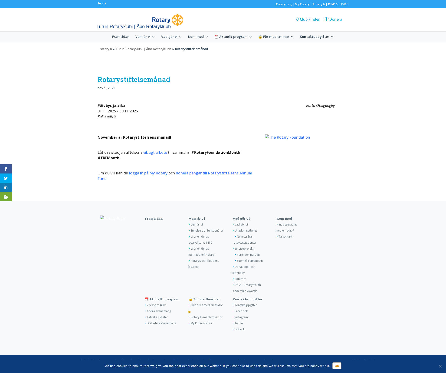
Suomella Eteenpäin (250, 261)
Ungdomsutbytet (246, 230)
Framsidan (120, 37)
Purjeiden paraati (248, 255)
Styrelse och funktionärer (207, 230)
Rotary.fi (319, 4)
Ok (337, 366)
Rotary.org (284, 4)
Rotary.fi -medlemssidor (207, 317)
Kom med (196, 37)
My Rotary (302, 4)
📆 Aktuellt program (231, 37)
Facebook (241, 311)
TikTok (239, 323)
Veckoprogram (157, 305)
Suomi (102, 3)
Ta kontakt (285, 237)
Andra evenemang (159, 311)
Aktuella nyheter (157, 317)
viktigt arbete (155, 152)
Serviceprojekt (244, 249)
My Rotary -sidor (201, 323)
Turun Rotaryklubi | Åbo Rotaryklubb (143, 49)
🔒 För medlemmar (273, 37)
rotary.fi (106, 49)
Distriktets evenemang (161, 323)
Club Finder (310, 19)
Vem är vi (143, 37)
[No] (440, 366)
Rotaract (240, 279)
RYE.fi (344, 4)
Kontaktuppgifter (314, 37)
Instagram (241, 317)
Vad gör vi (169, 37)
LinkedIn (240, 329)
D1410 (333, 4)
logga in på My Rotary (148, 173)
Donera (335, 19)
